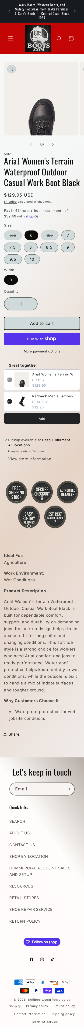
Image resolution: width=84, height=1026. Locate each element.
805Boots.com (39, 999)
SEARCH (17, 821)
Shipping (10, 201)
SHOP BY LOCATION (28, 856)
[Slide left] (31, 144)
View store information (29, 459)
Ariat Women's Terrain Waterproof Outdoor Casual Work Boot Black (54, 374)
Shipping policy (63, 1014)
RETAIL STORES (24, 897)
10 (32, 259)
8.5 (49, 247)
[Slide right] (53, 144)
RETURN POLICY (25, 921)
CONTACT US (22, 844)
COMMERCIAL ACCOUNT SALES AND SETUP (40, 871)
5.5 (16, 236)
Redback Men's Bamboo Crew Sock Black (54, 396)
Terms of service (44, 1022)
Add (42, 419)
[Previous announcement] (9, 11)
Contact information (29, 1014)
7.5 (12, 247)
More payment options (42, 351)
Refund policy (64, 1006)
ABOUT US (19, 833)
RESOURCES (21, 886)
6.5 (53, 236)
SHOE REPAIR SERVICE (31, 909)
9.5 (13, 259)
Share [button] (14, 734)
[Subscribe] (68, 789)
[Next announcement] (75, 11)
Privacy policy (37, 1006)
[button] (11, 39)
